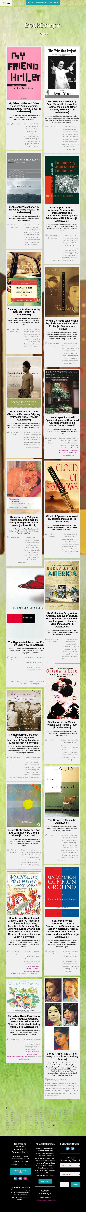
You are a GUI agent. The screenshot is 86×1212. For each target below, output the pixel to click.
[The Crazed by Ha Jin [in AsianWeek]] (62, 816)
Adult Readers (21, 117)
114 (48, 1123)
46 (70, 1112)
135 (30, 1127)
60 (65, 1114)
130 (70, 1125)
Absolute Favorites (21, 841)
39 (36, 1112)
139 (54, 1127)
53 (31, 1114)
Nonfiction (19, 427)
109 (19, 1123)
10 (41, 1108)
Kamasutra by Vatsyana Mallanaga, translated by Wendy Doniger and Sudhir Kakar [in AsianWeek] (24, 521)
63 (7, 1116)
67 (26, 1116)
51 (21, 1114)
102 (52, 1121)
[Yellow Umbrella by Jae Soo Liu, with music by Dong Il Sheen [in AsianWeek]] (24, 826)
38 (31, 1112)
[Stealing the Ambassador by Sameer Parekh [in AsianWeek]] (24, 305)
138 (48, 1127)
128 (59, 1125)
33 (7, 1112)
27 (50, 1110)
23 (31, 1110)
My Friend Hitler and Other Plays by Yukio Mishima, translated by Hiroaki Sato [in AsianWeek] (24, 107)
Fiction (29, 218)
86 (45, 1119)
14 (60, 1108)
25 (41, 1110)
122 (24, 1125)
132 (13, 1127)
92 (74, 1119)
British (74, 1065)
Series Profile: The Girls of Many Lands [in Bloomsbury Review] (62, 1056)
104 (64, 1121)
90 (65, 1119)
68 (31, 1116)
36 (21, 1112)
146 (24, 1129)
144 (13, 1129)
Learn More (45, 1181)
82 (26, 1119)
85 (41, 1119)
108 (13, 1123)
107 (7, 1123)
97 (26, 1121)
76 (70, 1116)
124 (36, 1125)
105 (70, 1121)
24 (36, 1110)
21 (21, 1110)
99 (36, 1121)
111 (30, 1123)
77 (74, 1116)
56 (45, 1114)
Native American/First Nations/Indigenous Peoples (60, 1072)
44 (60, 1112)
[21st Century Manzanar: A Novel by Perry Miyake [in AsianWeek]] (24, 203)
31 (70, 1110)
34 (12, 1112)
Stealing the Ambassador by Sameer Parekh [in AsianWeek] (24, 312)
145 (19, 1129)
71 (45, 1116)
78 (7, 1119)
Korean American (59, 337)
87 (50, 1119)
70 (41, 1116)
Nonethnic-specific (32, 843)
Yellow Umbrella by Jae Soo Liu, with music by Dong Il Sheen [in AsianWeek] (24, 833)
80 (17, 1119)
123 (30, 1125)
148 (36, 1129)
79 (12, 1119)
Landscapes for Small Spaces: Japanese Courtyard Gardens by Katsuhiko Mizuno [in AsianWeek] (62, 421)
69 (36, 1116)
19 (12, 1110)
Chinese (35, 943)
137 (42, 1127)
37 (26, 1112)
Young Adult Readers (26, 753)
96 (21, 1121)
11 (46, 1108)
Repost (23, 119)
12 (51, 1108)
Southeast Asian (34, 427)
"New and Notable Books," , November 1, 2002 (69, 450)
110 (24, 1123)
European (69, 1067)
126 (48, 1125)
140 (59, 1127)
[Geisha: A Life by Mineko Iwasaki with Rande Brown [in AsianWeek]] (62, 718)
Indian (33, 320)
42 (50, 1112)
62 (74, 1114)
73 (55, 1116)
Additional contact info (20, 1171)
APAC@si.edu (25, 1165)
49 (12, 1114)
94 (12, 1121)
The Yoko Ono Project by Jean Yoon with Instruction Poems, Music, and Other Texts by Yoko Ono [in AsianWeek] (62, 107)
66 (21, 1116)
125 (42, 1125)
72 (50, 1116)
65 (17, 1116)
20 (17, 1110)
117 (65, 1123)
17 (75, 1108)
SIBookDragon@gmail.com (46, 1200)
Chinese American (14, 945)
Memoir (28, 425)
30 (65, 1110)
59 (60, 1114)
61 (70, 1114)
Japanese (16, 119)
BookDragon (43, 25)
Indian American (59, 1069)
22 (26, 1110)
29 (60, 1110)
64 (12, 1116)
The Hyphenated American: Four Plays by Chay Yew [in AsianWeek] (30, 643)
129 (65, 1125)
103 (58, 1121)
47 (74, 1112)
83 (31, 1119)
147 (30, 1129)
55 (41, 1114)
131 (7, 1127)
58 (55, 1114)
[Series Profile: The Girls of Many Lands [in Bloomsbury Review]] (62, 1050)
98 (31, 1121)
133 (19, 1127)
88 (55, 1119)
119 (7, 1125)
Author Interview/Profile (62, 335)
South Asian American (64, 1075)
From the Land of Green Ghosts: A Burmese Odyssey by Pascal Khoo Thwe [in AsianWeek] (24, 415)
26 (45, 1110)
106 (76, 1121)
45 (65, 1112)
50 (17, 1114)
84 (36, 1119)
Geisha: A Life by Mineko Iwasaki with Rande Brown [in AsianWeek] (62, 725)
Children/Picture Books (24, 749)
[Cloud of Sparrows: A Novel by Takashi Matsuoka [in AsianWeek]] (62, 512)
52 (26, 1114)
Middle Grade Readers (23, 751)
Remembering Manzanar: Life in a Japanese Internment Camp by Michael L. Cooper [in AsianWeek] (23, 738)
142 (71, 1127)
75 (65, 1116)
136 (36, 1127)
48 (7, 1114)
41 (45, 1112)
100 (41, 1121)
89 (60, 1119)
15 (65, 1108)
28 (55, 1110)
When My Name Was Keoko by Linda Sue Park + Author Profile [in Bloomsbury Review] (62, 324)
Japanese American (71, 120)
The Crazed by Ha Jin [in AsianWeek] (62, 821)
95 (17, 1121)
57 (50, 1114)
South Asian (26, 322)
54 (36, 1114)
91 (70, 1119)
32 (74, 1110)
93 (7, 1121)
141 (65, 1127)
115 (54, 1123)
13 (56, 1108)
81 (21, 1119)
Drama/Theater (32, 117)
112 (36, 1123)
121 (19, 1125)
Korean (22, 843)
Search (75, 1185)
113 (42, 1123)
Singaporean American (30, 653)
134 (24, 1127)
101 (46, 1121)
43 (55, 1112)
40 (41, 1112)
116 (59, 1123)
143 (7, 1129)
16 (70, 1108)
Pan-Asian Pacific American (36, 651)
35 (17, 1112)
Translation (30, 119)
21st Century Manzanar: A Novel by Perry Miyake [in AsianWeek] (24, 210)
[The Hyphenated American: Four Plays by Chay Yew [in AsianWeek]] (30, 638)
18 (7, 1110)
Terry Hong (49, 1175)
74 (60, 1116)
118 (71, 1123)
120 (13, 1125)
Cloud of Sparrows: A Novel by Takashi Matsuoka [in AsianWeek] (62, 519)
